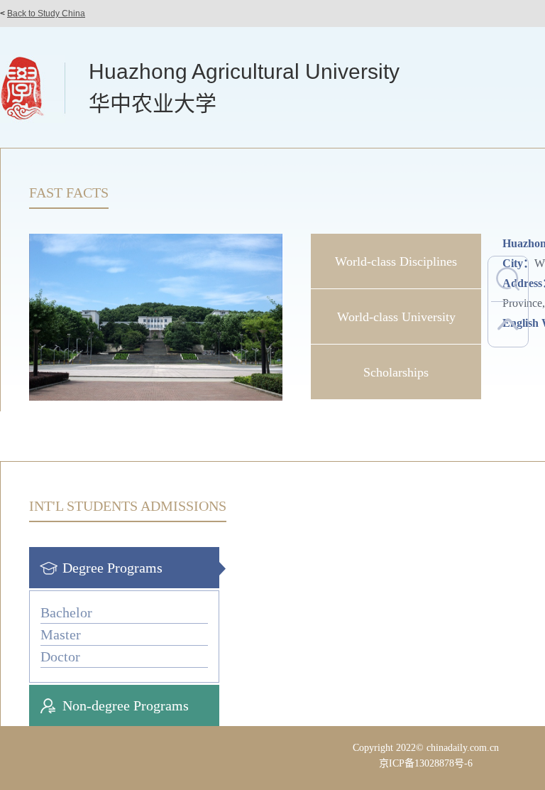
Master (60, 634)
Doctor (60, 656)
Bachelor (66, 612)
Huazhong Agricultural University (244, 71)
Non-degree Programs (125, 705)
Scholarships (396, 372)
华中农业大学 (152, 103)
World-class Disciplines (396, 261)
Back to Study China (46, 13)
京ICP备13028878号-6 (426, 763)
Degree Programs (112, 567)
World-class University (396, 317)
